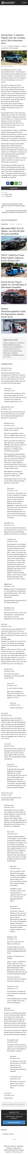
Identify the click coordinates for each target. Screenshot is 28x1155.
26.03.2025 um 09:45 (9, 390)
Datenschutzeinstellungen (11, 1150)
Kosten (6, 194)
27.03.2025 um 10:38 (12, 490)
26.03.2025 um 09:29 (15, 868)
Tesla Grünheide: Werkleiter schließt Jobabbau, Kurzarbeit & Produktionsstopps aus (13, 205)
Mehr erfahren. (7, 357)
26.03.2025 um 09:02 (9, 671)
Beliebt (12, 224)
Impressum (9, 1148)
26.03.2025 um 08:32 (6, 795)
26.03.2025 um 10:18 (12, 988)
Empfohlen (4, 224)
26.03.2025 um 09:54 (9, 425)
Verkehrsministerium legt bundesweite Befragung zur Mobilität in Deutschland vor (14, 211)
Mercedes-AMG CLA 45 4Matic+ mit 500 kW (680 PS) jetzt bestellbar (12, 231)
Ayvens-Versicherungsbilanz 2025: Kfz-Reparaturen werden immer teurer (13, 312)
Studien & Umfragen (14, 46)
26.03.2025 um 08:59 (12, 1042)
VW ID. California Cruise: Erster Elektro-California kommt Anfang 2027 (12, 257)
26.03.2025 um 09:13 (12, 685)
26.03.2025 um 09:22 (15, 1079)
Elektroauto (9, 196)
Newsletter (15, 188)
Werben (22, 1150)
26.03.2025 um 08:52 (6, 626)
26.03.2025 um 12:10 (9, 525)
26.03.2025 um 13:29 (9, 586)
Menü (25, 3)
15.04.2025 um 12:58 (12, 541)
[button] (8, 183)
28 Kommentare (14, 48)
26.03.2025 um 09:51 (15, 908)
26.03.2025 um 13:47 (9, 610)
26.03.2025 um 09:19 (9, 746)
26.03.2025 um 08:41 (9, 807)
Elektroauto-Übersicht (10, 1146)
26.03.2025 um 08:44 (9, 1010)
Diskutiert (19, 224)
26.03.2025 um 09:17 (15, 705)
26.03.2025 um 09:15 (6, 370)
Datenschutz (17, 1148)
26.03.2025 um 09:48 (12, 766)
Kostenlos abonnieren (14, 1122)
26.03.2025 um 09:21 (9, 1095)
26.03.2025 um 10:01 (12, 939)
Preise (10, 194)
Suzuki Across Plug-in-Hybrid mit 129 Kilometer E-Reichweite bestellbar (14, 284)
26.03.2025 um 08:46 (12, 834)
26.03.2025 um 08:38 (6, 715)
